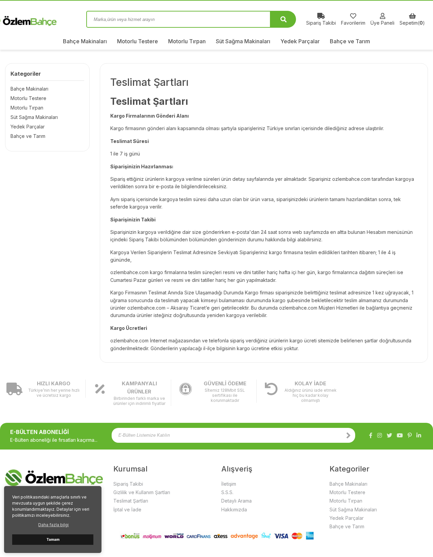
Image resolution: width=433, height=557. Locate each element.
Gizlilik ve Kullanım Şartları (141, 492)
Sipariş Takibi (128, 484)
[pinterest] (409, 435)
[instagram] (379, 435)
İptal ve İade (127, 509)
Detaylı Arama (236, 501)
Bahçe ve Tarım (350, 41)
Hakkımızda (234, 509)
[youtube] (400, 435)
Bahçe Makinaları (85, 41)
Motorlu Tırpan (187, 41)
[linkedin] (419, 435)
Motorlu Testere (137, 41)
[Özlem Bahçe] (40, 19)
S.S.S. (227, 492)
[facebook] (370, 435)
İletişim (228, 484)
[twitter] (389, 435)
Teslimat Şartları (130, 501)
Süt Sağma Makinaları (243, 41)
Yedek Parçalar (300, 41)
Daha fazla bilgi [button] (53, 524)
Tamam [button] (53, 539)
